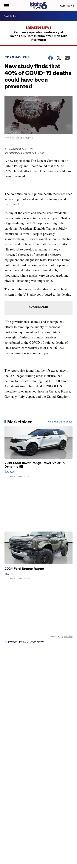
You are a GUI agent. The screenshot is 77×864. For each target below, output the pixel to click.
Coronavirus (17, 57)
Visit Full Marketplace (60, 421)
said (30, 193)
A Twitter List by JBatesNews (24, 642)
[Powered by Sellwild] (67, 637)
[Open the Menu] (6, 5)
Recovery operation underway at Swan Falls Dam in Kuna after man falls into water (38, 36)
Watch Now (66, 6)
